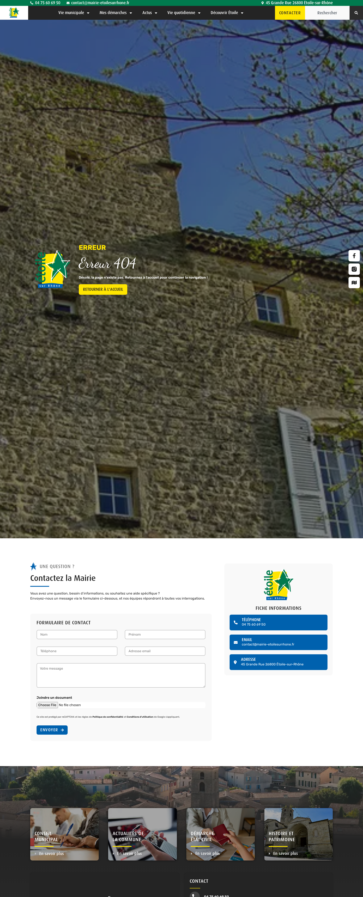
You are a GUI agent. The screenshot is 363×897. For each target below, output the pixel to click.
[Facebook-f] (354, 255)
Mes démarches (113, 12)
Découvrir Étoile (224, 12)
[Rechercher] (356, 13)
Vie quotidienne (181, 12)
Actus (147, 12)
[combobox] (327, 13)
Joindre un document (54, 698)
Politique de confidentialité (107, 717)
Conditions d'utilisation (140, 717)
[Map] (354, 282)
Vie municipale (71, 12)
